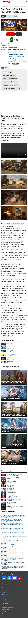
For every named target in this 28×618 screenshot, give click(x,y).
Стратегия (20, 51)
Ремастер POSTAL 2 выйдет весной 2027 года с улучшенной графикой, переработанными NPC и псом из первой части (13, 524)
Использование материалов (8, 607)
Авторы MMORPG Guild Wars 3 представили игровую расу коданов (14, 537)
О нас (3, 613)
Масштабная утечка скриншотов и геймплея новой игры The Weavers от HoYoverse (12, 446)
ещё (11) (15, 63)
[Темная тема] (23, 2)
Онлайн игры (5, 594)
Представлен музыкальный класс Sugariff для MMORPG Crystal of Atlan (12, 553)
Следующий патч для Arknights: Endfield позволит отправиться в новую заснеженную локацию (13, 567)
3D (15, 58)
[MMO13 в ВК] (4, 578)
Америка (19, 61)
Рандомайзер (5, 603)
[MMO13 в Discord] (14, 578)
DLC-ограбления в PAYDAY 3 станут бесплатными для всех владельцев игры (13, 545)
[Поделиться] (14, 40)
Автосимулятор (19, 52)
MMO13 (3, 592)
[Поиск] (21, 2)
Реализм (13, 61)
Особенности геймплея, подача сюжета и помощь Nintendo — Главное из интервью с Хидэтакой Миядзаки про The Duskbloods (13, 558)
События (9, 16)
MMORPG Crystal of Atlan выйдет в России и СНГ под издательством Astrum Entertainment (14, 398)
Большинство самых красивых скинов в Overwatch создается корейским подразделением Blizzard (13, 516)
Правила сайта (5, 609)
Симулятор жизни (13, 54)
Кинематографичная (13, 59)
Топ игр (3, 596)
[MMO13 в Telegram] (9, 578)
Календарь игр (5, 601)
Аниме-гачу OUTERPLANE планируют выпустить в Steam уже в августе (13, 533)
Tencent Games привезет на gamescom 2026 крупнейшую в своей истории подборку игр (12, 529)
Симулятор (11, 52)
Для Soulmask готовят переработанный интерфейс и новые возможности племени (14, 549)
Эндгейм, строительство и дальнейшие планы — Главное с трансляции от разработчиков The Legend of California (13, 414)
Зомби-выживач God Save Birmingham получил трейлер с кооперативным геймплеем (12, 541)
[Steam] (17, 40)
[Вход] (26, 2)
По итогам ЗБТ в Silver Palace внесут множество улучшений (12, 563)
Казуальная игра (12, 51)
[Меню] (2, 1)
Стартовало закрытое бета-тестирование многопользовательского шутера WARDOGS (11, 520)
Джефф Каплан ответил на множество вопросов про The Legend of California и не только (13, 382)
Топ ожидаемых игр (6, 599)
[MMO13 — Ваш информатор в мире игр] (6, 2)
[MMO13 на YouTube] (20, 578)
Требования (15, 16)
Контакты (4, 611)
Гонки (9, 43)
